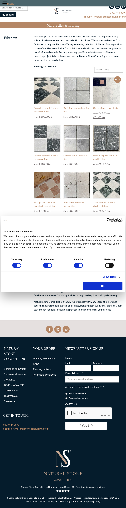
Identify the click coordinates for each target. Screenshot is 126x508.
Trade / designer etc (79, 398)
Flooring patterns (42, 369)
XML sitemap (32, 501)
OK (103, 286)
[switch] (47, 265)
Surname (97, 363)
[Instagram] (66, 329)
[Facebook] (49, 329)
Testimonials (11, 396)
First (67, 363)
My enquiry (8, 14)
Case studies (11, 390)
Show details (109, 276)
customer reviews (95, 487)
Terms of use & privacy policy (86, 501)
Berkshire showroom (15, 369)
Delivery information (44, 358)
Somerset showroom (15, 374)
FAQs (36, 364)
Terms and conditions (44, 374)
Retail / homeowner (78, 393)
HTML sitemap (47, 501)
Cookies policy (63, 501)
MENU (11, 3)
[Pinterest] (57, 329)
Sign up (86, 426)
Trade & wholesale (14, 385)
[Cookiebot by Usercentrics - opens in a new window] (109, 220)
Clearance (9, 379)
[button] (4, 3)
